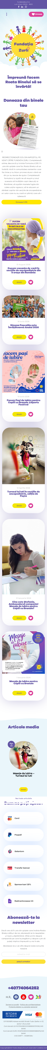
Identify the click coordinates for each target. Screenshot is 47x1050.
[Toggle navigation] (6, 14)
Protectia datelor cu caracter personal (23, 1007)
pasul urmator (23, 962)
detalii (19, 282)
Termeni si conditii (12, 1005)
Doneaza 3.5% (21, 202)
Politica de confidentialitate (30, 1005)
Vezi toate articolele (23, 798)
